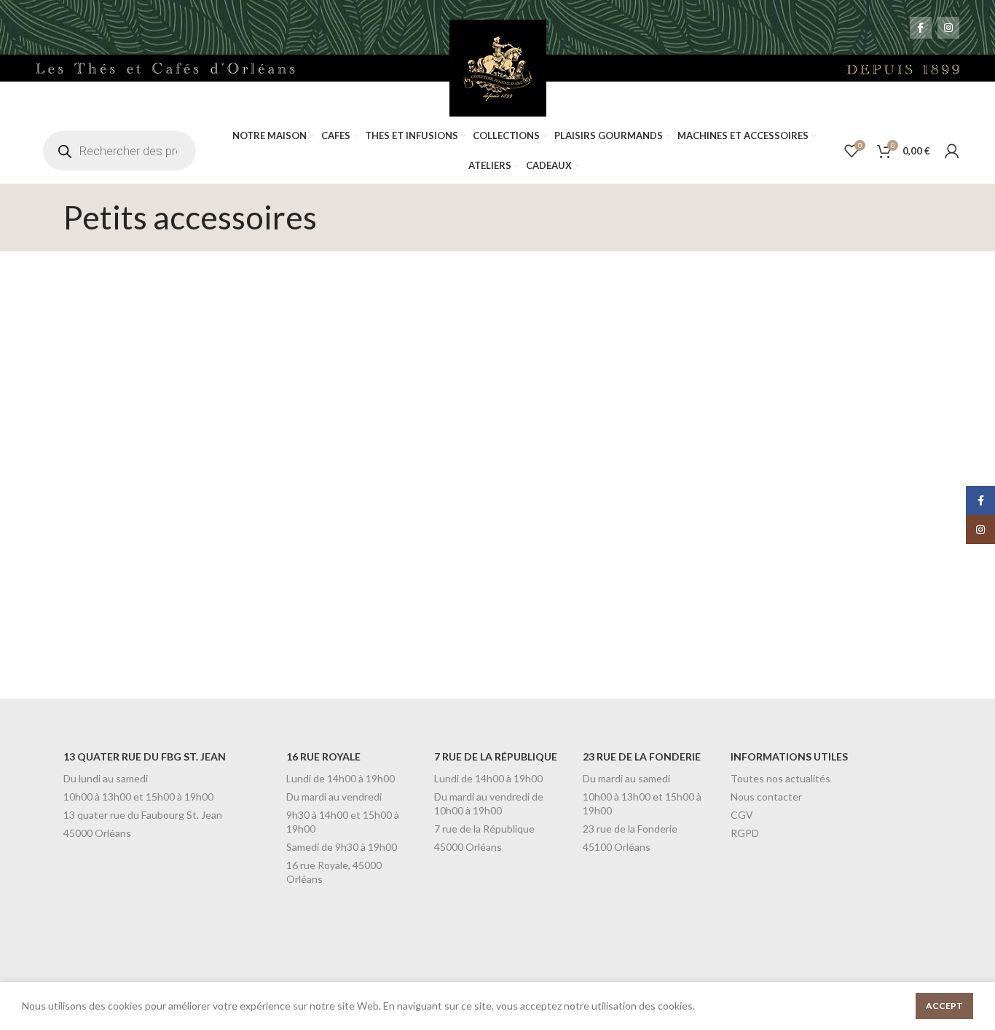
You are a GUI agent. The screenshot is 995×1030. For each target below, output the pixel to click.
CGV (742, 815)
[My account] (952, 150)
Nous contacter (766, 796)
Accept (944, 1005)
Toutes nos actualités (780, 778)
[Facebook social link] (921, 28)
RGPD (745, 833)
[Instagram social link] (948, 28)
